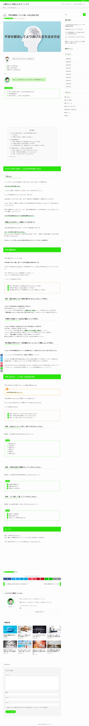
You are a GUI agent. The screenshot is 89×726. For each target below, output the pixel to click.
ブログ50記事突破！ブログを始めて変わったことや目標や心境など (75, 33)
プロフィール (69, 103)
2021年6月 (68, 71)
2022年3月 (68, 58)
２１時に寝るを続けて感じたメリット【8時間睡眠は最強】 (74, 25)
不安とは (15, 135)
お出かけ (68, 97)
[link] (20, 608)
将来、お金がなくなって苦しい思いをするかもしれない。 (25, 150)
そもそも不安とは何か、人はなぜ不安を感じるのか (24, 133)
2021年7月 (68, 68)
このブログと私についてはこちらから (28, 605)
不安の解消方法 (15, 139)
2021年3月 (68, 80)
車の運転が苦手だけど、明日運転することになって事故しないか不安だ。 (29, 145)
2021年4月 (68, 77)
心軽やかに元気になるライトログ (16, 4)
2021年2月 (68, 83)
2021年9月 (68, 62)
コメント (7, 675)
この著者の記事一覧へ (39, 612)
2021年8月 (68, 65)
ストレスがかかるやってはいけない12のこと (75, 37)
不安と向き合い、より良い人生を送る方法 (21, 148)
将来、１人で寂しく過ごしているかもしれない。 (24, 153)
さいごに (13, 156)
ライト (10, 606)
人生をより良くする (71, 106)
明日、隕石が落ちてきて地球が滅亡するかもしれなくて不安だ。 (27, 141)
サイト (6, 702)
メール (7, 697)
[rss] (83, 1)
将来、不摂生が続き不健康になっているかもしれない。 (25, 152)
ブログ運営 (68, 100)
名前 (6, 692)
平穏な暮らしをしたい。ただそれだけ (74, 29)
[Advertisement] (32, 113)
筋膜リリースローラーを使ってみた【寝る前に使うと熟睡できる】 (75, 42)
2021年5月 (68, 74)
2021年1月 (68, 86)
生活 (67, 115)
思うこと (68, 112)
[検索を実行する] (84, 14)
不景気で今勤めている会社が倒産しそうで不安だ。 (24, 143)
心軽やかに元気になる (9, 18)
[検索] (85, 1)
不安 (17, 572)
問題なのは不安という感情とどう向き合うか (23, 137)
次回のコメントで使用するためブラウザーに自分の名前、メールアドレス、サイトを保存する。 (28, 707)
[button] (7, 579)
